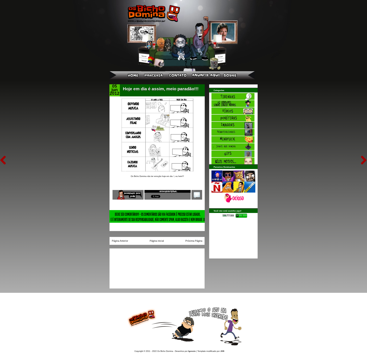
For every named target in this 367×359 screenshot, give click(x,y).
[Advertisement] (130, 267)
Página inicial (157, 241)
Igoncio (192, 351)
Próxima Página (193, 241)
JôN (222, 351)
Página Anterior (120, 241)
